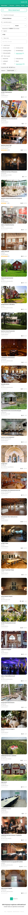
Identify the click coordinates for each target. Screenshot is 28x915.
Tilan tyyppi (6, 56)
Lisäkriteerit (6, 45)
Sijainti (5, 31)
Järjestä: (3, 70)
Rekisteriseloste (16, 911)
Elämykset (11, 5)
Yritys (5, 911)
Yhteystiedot (9, 911)
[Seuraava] (23, 82)
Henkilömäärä (7, 22)
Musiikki (23, 5)
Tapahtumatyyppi (8, 15)
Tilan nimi (6, 38)
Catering (18, 5)
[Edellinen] (4, 82)
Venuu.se (22, 911)
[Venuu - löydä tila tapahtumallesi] (3, 1)
